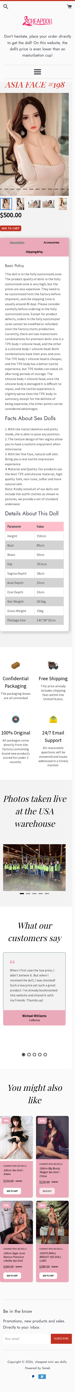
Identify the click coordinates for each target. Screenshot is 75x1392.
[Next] (62, 140)
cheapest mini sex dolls (50, 1362)
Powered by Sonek (37, 1368)
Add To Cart (11, 228)
